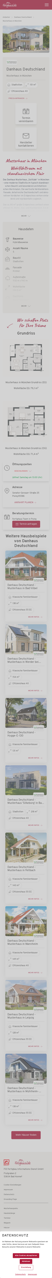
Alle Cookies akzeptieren (26, 1255)
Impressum (32, 1274)
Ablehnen (26, 1261)
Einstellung (26, 1267)
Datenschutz (20, 1274)
